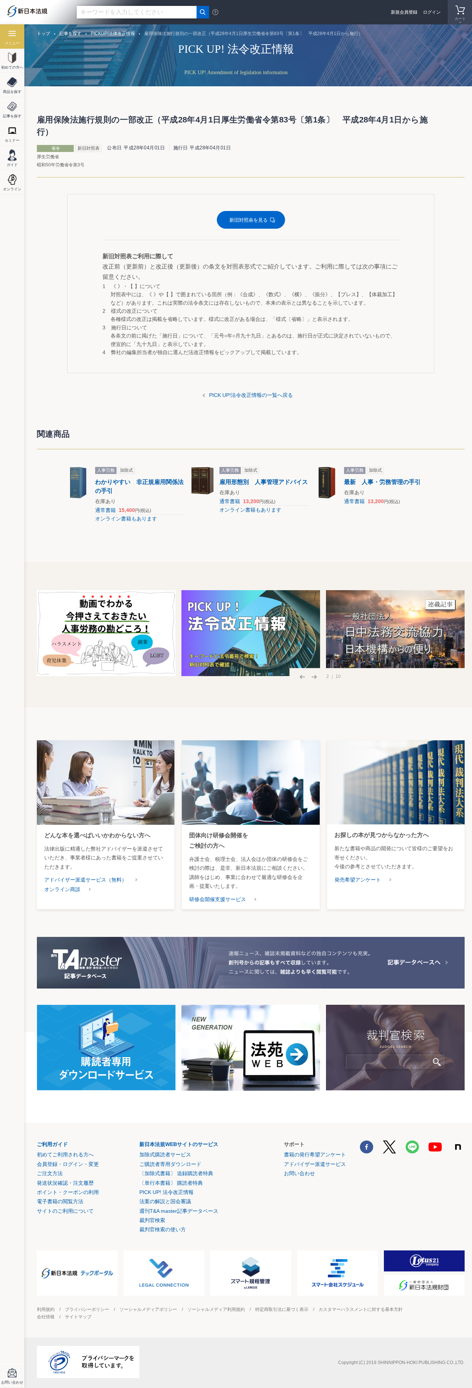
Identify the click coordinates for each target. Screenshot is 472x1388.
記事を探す (70, 33)
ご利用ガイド (52, 1144)
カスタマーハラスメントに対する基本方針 (361, 1309)
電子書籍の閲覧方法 (60, 1201)
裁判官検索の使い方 (162, 1229)
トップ (43, 33)
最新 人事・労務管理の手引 (382, 482)
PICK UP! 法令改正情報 (166, 1192)
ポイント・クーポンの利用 (68, 1192)
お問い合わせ (299, 1173)
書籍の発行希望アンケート (315, 1154)
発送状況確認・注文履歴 (65, 1183)
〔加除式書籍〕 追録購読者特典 (176, 1173)
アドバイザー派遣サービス (315, 1164)
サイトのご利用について (65, 1211)
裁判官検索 (152, 1220)
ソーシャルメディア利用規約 (216, 1309)
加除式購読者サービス (165, 1154)
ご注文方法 (50, 1173)
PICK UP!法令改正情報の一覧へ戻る (251, 395)
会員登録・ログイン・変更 (68, 1164)
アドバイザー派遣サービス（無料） (85, 880)
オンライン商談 (62, 889)
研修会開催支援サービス (217, 899)
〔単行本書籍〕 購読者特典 (171, 1183)
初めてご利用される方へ (65, 1154)
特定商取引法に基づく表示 (281, 1309)
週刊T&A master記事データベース (178, 1211)
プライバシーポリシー (87, 1309)
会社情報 (46, 1316)
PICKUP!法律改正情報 (113, 33)
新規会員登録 (404, 12)
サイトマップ (78, 1316)
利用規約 (46, 1309)
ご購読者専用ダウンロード (170, 1164)
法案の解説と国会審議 (165, 1201)
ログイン (432, 12)
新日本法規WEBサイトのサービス (178, 1144)
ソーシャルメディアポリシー (148, 1309)
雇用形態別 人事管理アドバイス (263, 482)
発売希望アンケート (357, 880)
